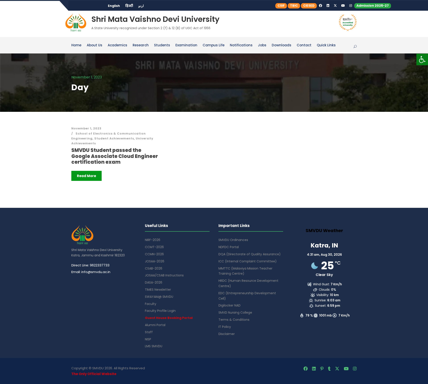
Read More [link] (86, 176)
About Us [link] (94, 45)
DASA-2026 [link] (153, 282)
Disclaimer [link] (226, 334)
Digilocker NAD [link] (229, 305)
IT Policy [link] (224, 327)
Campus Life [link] (213, 45)
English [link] (114, 6)
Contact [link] (304, 45)
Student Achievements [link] (114, 138)
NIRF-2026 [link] (152, 240)
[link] (422, 59)
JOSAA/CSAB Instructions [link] (164, 275)
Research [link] (141, 45)
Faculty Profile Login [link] (160, 310)
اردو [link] (141, 6)
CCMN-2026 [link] (154, 254)
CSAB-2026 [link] (153, 268)
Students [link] (162, 45)
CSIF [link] (281, 5)
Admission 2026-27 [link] (372, 5)
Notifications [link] (241, 45)
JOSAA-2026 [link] (154, 261)
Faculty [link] (150, 304)
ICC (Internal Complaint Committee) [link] (247, 261)
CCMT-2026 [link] (154, 247)
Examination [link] (186, 45)
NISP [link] (148, 339)
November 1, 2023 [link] (86, 128)
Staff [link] (149, 332)
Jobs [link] (262, 45)
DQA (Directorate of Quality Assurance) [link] (249, 254)
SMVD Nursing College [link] (235, 312)
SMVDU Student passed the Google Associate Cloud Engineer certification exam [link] (114, 156)
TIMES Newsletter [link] (158, 289)
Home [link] (76, 45)
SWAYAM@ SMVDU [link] (159, 296)
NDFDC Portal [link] (228, 247)
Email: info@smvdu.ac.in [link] (90, 272)
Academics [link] (117, 45)
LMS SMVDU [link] (153, 346)
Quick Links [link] (326, 45)
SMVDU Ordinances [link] (233, 240)
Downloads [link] (281, 45)
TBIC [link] (294, 5)
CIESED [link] (309, 5)
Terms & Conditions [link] (233, 319)
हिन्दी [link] (129, 6)
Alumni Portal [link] (155, 325)
